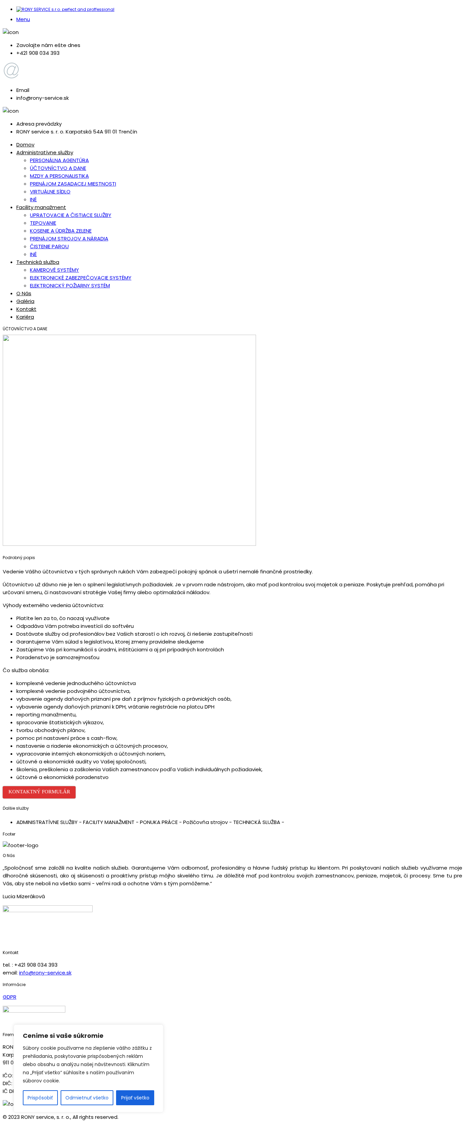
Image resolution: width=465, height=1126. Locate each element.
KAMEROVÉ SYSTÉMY (54, 269)
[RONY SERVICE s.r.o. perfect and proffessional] (65, 9)
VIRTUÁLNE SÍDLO (50, 191)
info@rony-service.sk (45, 972)
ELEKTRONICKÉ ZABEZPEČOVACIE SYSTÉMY (80, 277)
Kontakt (26, 309)
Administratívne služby (44, 152)
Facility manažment (41, 207)
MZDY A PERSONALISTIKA (59, 175)
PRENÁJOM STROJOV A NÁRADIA (69, 238)
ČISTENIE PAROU (49, 246)
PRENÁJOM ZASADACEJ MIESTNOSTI (73, 183)
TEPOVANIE (43, 222)
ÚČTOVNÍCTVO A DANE (58, 168)
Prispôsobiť (40, 1097)
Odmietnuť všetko (87, 1097)
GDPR (9, 996)
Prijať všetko (135, 1097)
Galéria (25, 301)
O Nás (23, 293)
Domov (25, 144)
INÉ (33, 199)
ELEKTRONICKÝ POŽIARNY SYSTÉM (70, 285)
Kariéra (25, 316)
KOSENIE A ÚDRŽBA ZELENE (61, 230)
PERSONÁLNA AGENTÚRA (59, 160)
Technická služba (37, 262)
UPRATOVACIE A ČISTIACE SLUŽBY (70, 215)
